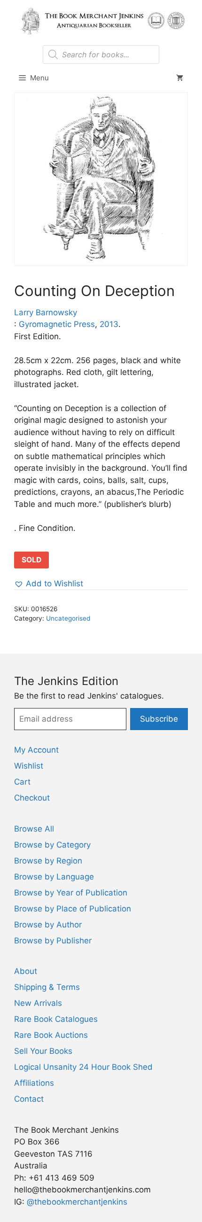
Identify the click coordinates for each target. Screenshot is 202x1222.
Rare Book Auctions (51, 1035)
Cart (22, 781)
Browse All (34, 828)
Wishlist (28, 766)
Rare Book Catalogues (56, 1019)
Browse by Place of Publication (72, 908)
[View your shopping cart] (180, 78)
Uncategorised (68, 618)
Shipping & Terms (47, 987)
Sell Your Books (43, 1051)
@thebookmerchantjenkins (77, 1201)
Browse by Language (54, 876)
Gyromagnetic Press (57, 324)
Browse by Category (52, 844)
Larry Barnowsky (45, 312)
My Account (36, 750)
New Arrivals (38, 1003)
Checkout (32, 797)
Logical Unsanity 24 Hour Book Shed (83, 1067)
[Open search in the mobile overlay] (101, 54)
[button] (48, 584)
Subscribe (159, 719)
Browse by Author (48, 924)
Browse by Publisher (53, 940)
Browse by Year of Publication (70, 892)
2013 (109, 324)
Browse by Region (48, 860)
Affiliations (34, 1083)
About (25, 971)
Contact (29, 1099)
